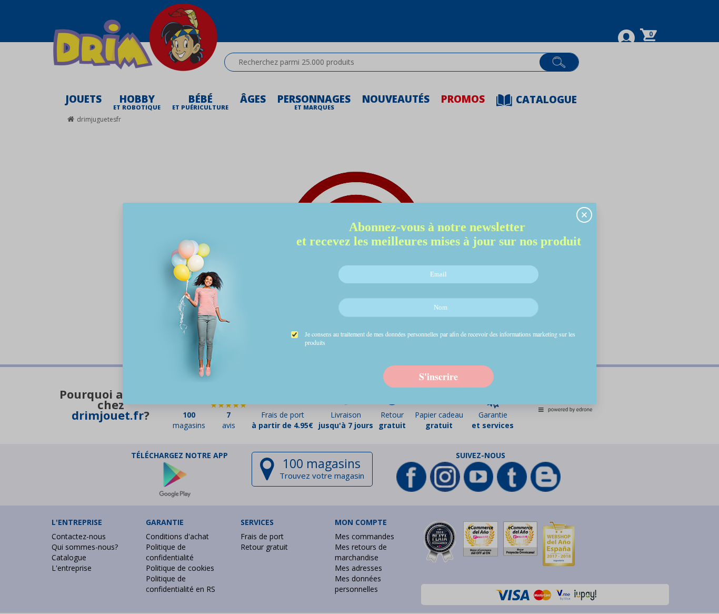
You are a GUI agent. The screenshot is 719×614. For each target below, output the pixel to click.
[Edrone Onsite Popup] (359, 307)
